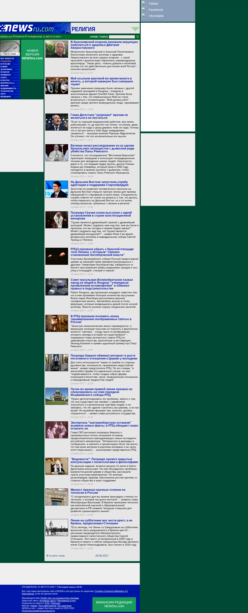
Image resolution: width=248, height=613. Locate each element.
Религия (83, 29)
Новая (34, 605)
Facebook (156, 10)
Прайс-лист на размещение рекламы (59, 598)
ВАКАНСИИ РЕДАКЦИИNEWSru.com (114, 604)
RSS (47, 603)
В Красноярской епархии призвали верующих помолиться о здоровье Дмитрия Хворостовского (104, 44)
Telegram (55, 603)
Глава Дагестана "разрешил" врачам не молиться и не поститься (99, 116)
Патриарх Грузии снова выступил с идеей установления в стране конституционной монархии (101, 215)
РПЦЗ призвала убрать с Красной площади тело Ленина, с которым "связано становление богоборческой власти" (102, 252)
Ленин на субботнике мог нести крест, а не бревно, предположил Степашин (101, 522)
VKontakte (156, 16)
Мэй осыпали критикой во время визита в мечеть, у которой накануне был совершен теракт (102, 81)
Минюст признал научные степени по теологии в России (98, 491)
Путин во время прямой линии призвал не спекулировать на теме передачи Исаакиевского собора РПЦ (101, 392)
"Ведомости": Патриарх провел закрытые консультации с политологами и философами (104, 461)
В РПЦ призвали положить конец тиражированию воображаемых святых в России (101, 319)
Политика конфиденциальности (38, 611)
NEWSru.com (6, 37)
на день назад (57, 555)
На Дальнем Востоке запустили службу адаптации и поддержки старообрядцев (100, 183)
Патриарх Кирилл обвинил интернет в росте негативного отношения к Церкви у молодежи (104, 357)
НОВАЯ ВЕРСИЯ (32, 54)
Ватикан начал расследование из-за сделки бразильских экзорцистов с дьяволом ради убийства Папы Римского (102, 148)
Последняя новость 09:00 (70, 587)
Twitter (153, 3)
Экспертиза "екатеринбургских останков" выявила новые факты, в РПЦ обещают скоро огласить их (104, 425)
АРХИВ (94, 37)
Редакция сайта (47, 600)
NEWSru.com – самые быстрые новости (42, 608)
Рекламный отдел (66, 600)
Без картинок (64, 605)
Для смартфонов (47, 605)
